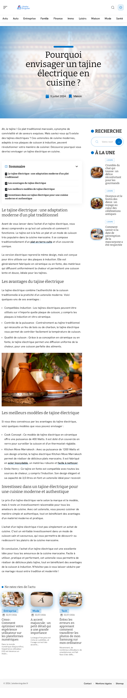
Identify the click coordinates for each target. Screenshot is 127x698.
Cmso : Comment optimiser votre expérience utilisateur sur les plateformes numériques (12, 629)
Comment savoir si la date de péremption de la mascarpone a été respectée (114, 235)
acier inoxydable (18, 463)
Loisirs (110, 160)
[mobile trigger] (6, 7)
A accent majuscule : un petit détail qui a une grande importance (41, 626)
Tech (64, 611)
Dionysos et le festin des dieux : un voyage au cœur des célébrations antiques (113, 205)
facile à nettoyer (68, 463)
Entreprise (10, 611)
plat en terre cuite (41, 242)
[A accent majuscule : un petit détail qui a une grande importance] (42, 599)
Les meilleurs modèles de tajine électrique (31, 189)
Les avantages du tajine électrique (27, 183)
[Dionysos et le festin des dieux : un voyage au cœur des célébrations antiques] (97, 203)
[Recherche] (112, 7)
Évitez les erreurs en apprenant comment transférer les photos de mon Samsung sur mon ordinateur (71, 631)
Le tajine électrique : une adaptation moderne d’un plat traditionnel (37, 175)
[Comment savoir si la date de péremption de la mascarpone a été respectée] (97, 234)
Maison (77, 96)
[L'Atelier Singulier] (24, 7)
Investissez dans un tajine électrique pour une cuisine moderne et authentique (36, 197)
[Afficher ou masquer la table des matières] (52, 166)
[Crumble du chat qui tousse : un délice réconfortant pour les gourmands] (97, 172)
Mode (36, 611)
